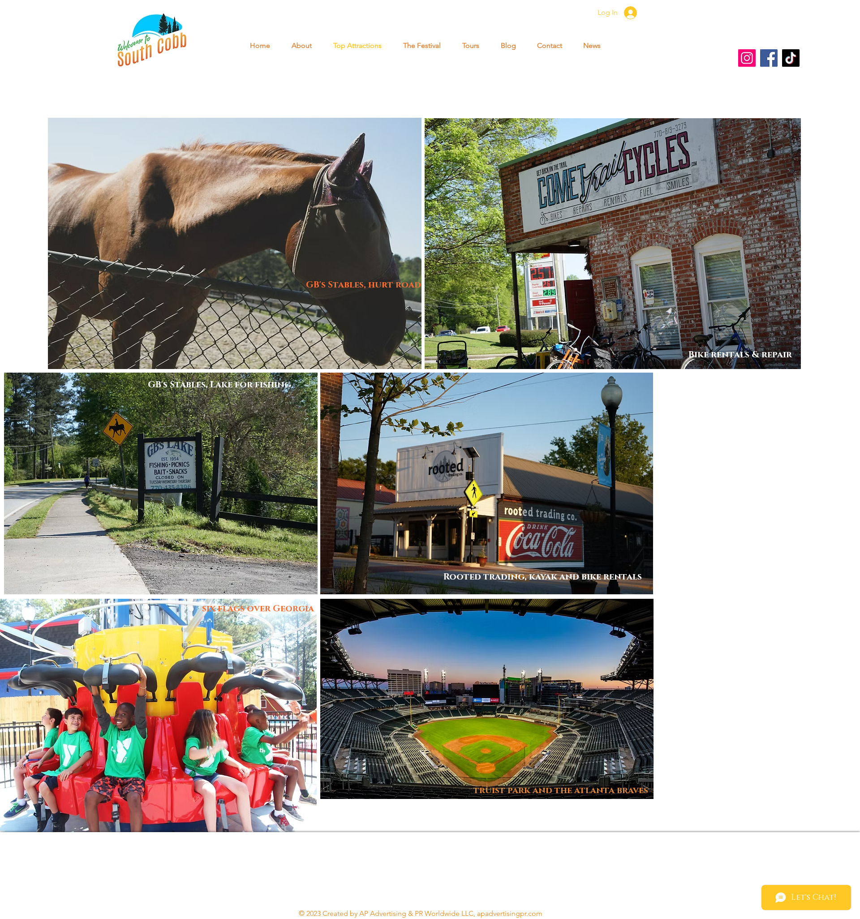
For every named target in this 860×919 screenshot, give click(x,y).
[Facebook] (769, 58)
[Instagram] (747, 58)
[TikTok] (791, 58)
